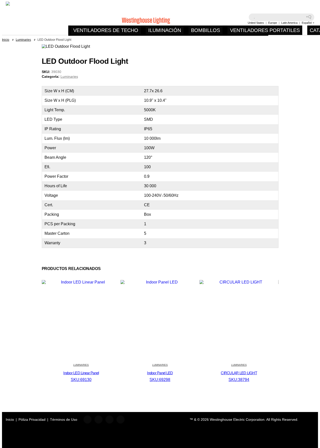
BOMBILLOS (205, 30)
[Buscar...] (310, 17)
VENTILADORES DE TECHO (105, 30)
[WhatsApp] (120, 420)
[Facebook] (88, 420)
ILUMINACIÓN (164, 30)
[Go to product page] (81, 282)
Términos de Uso (63, 420)
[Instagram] (98, 420)
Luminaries (69, 76)
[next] (272, 61)
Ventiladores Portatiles (265, 30)
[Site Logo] (37, 18)
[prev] (265, 61)
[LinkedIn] (110, 420)
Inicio (10, 420)
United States (256, 22)
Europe (272, 22)
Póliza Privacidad (32, 420)
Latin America (289, 22)
